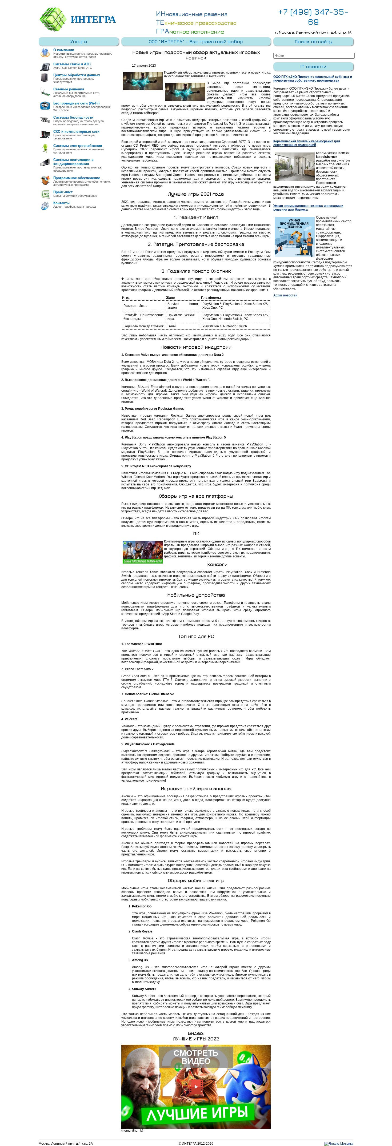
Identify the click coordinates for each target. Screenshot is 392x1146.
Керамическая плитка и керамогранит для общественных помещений (306, 143)
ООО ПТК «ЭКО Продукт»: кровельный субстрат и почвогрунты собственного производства (312, 78)
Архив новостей (285, 295)
